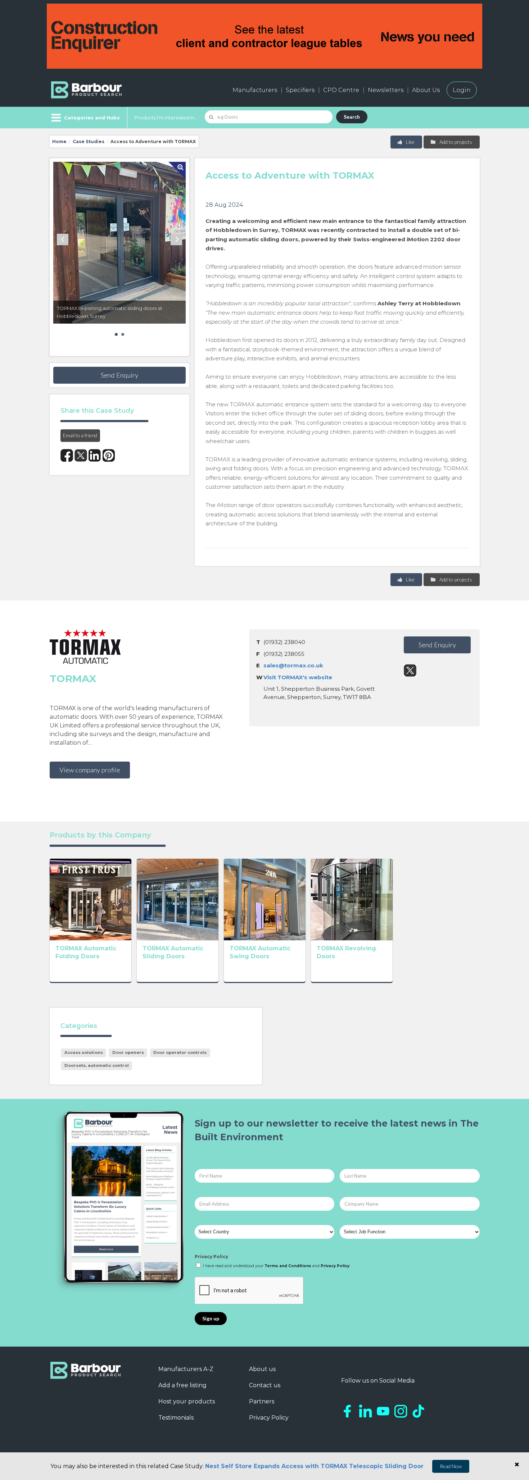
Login (462, 90)
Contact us (264, 1385)
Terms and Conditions (287, 1266)
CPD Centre (341, 90)
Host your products (186, 1401)
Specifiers (300, 90)
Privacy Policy (211, 1256)
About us (262, 1369)
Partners (261, 1401)
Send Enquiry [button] (119, 375)
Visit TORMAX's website (297, 677)
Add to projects (455, 142)
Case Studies (88, 141)
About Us (426, 90)
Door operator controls (180, 1052)
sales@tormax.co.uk (293, 665)
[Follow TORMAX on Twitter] (410, 670)
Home (59, 141)
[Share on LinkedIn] (95, 455)
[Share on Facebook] (66, 455)
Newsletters (385, 90)
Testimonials (176, 1417)
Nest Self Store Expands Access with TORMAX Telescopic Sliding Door (314, 1466)
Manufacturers (254, 90)
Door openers (128, 1052)
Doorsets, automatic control (96, 1065)
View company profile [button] (89, 770)
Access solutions (83, 1052)
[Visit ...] (90, 898)
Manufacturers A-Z (185, 1369)
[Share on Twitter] (80, 455)
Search (352, 117)
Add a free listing (182, 1385)
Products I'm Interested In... (166, 117)
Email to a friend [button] (80, 435)
